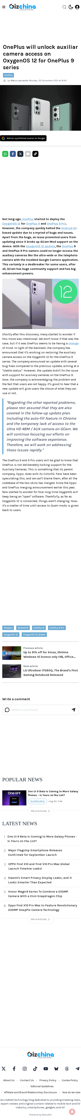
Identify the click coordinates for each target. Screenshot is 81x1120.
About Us (9, 1080)
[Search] (64, 7)
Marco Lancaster (19, 80)
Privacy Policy (47, 1080)
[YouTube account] (46, 1068)
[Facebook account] (14, 1068)
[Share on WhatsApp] (5, 154)
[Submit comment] (73, 709)
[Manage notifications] (72, 1112)
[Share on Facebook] (13, 154)
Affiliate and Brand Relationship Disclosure (30, 1092)
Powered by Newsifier (40, 1114)
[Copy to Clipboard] (35, 154)
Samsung (37, 801)
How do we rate (71, 1092)
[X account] (3, 1068)
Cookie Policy (70, 1080)
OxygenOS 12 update (40, 246)
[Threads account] (67, 1068)
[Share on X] (20, 154)
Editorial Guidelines (42, 1086)
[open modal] (77, 7)
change (73, 343)
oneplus (8, 627)
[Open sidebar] (4, 7)
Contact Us (27, 1080)
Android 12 (68, 228)
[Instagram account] (24, 1068)
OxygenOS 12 (11, 223)
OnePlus (8, 75)
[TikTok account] (35, 1068)
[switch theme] (70, 7)
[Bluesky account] (56, 1068)
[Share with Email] (28, 154)
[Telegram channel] (77, 1068)
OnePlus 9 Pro (56, 223)
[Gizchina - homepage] (22, 7)
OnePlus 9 (33, 223)
